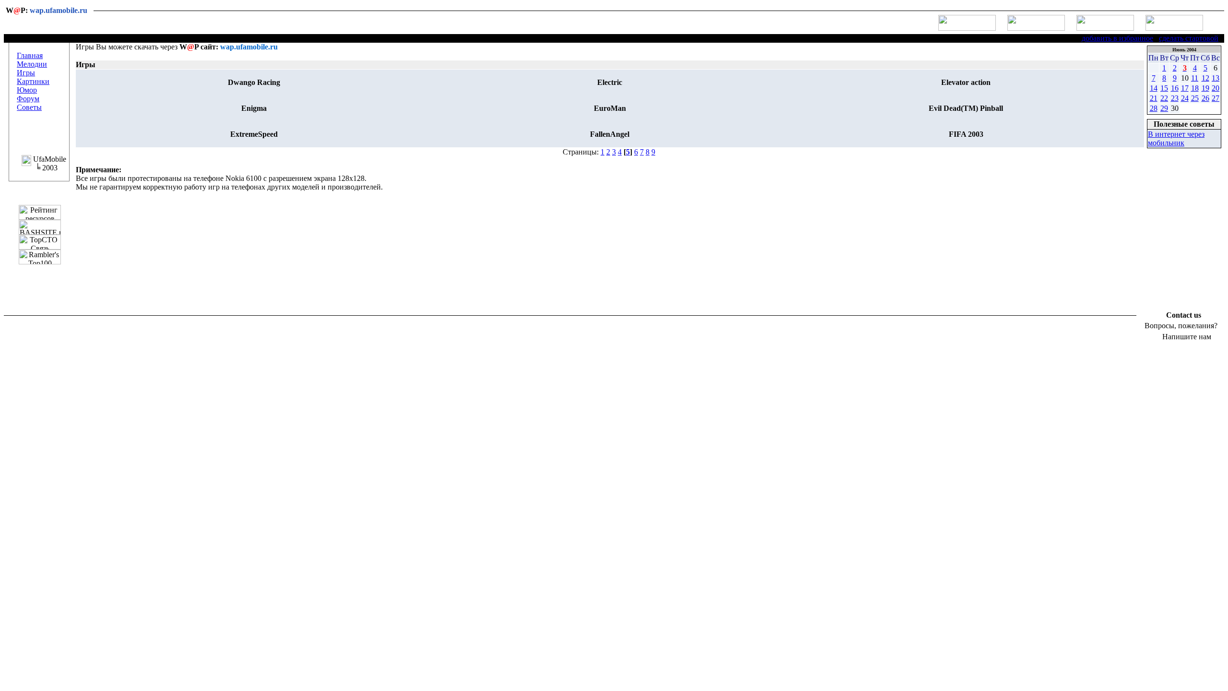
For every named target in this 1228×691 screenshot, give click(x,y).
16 (1175, 88)
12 (1205, 78)
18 (1195, 88)
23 (1175, 98)
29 (1164, 108)
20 (1215, 88)
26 (1205, 98)
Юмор (27, 90)
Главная (30, 55)
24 (1185, 98)
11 (1194, 78)
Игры (26, 73)
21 (1153, 98)
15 (1164, 88)
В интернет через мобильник (1176, 138)
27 (1215, 98)
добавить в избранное (1117, 38)
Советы (29, 107)
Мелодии (32, 64)
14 (1153, 88)
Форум (28, 99)
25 (1195, 98)
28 (1153, 108)
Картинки (33, 81)
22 (1164, 98)
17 (1185, 88)
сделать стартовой (1188, 38)
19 (1205, 88)
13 (1215, 78)
